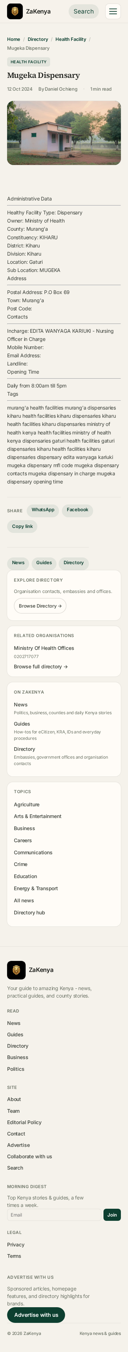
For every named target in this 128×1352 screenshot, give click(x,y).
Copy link (22, 526)
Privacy (16, 1244)
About (14, 1099)
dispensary (49, 457)
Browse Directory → (40, 606)
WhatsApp (43, 509)
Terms (14, 1256)
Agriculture (26, 804)
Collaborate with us (29, 1156)
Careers (23, 840)
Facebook (78, 509)
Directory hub (29, 912)
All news (24, 900)
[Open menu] (113, 11)
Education (25, 876)
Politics (16, 1069)
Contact (16, 1134)
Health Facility (70, 39)
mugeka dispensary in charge (61, 473)
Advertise (18, 1145)
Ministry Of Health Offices (44, 648)
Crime (20, 864)
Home (13, 39)
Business (24, 828)
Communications (33, 852)
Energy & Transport (36, 888)
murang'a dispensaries (90, 408)
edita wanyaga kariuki (88, 457)
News (18, 562)
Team (13, 1111)
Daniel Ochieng (61, 89)
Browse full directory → (41, 666)
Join (112, 1215)
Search (84, 11)
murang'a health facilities (35, 408)
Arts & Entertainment (37, 816)
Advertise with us (36, 1314)
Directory (38, 39)
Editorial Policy (24, 1122)
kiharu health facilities (31, 416)
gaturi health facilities (76, 441)
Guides (44, 562)
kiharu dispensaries (78, 416)
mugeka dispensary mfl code (40, 465)
